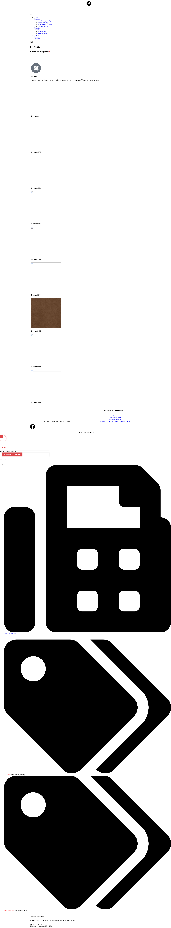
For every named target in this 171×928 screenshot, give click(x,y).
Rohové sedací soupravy (45, 24)
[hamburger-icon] (31, 14)
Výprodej (37, 28)
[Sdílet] (164, 2)
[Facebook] (32, 426)
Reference (37, 35)
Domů (36, 17)
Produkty (37, 19)
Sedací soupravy (43, 22)
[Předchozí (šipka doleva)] (3, 464)
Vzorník (36, 30)
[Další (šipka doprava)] (167, 464)
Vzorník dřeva (42, 33)
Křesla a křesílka (43, 26)
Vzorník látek (42, 31)
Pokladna (37, 39)
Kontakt (36, 37)
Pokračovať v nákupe (12, 454)
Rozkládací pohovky (44, 21)
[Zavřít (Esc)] (169, 2)
